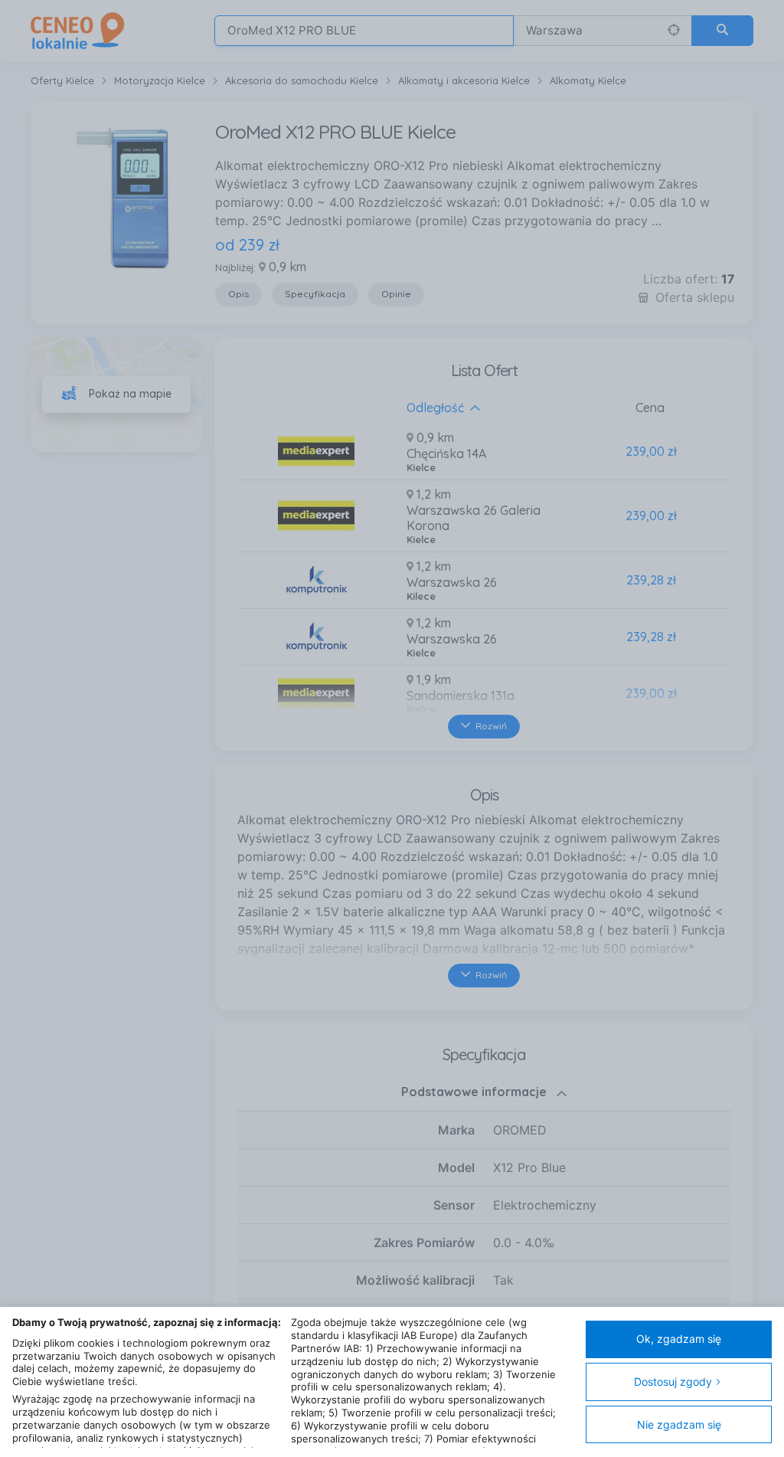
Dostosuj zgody (673, 1381)
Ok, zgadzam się (678, 1338)
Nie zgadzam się (679, 1424)
